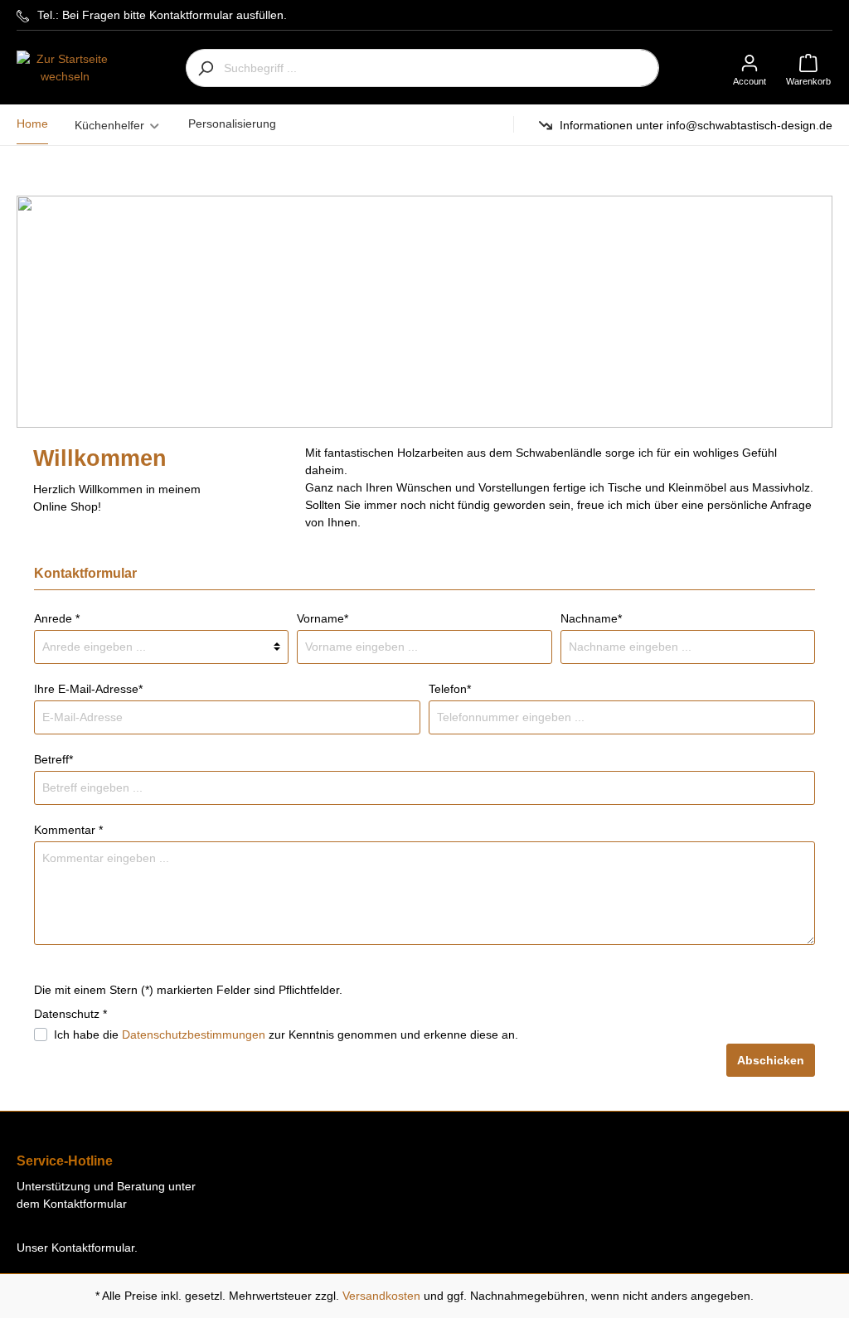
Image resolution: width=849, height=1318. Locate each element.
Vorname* (322, 618)
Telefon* (450, 688)
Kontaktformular (92, 1247)
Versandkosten (381, 1295)
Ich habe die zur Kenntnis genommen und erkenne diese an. (286, 1034)
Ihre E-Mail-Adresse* (88, 688)
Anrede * (57, 618)
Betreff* (53, 759)
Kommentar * (68, 829)
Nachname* (591, 618)
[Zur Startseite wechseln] (65, 68)
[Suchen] (205, 68)
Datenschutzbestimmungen (193, 1034)
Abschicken (770, 1060)
